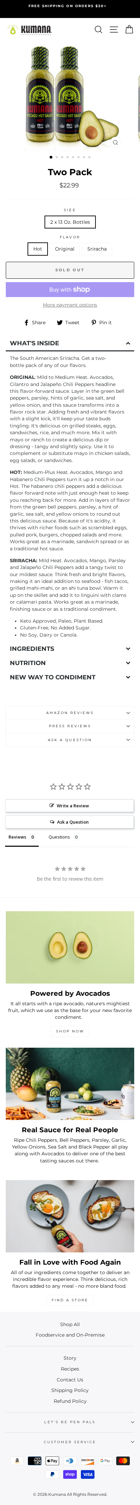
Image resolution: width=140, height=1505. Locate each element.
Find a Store (70, 1300)
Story (70, 1358)
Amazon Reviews (70, 713)
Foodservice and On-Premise (70, 1335)
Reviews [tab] (17, 837)
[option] (70, 9)
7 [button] (84, 158)
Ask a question (70, 740)
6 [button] (79, 158)
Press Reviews (70, 726)
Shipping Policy (70, 1390)
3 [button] (63, 158)
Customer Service (70, 1442)
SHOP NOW (70, 1031)
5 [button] (73, 158)
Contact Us (70, 1379)
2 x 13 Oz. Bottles (70, 222)
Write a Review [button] (73, 806)
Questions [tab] (59, 837)
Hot (37, 249)
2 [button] (57, 158)
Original (64, 249)
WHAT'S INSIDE (34, 343)
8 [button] (90, 158)
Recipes (70, 1369)
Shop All (70, 1324)
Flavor (70, 237)
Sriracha (97, 249)
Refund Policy (70, 1401)
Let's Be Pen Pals (69, 1422)
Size (70, 210)
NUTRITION (28, 663)
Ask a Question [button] (73, 822)
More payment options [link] (70, 305)
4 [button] (68, 158)
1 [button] (51, 157)
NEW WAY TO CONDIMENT (52, 677)
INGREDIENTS (32, 649)
